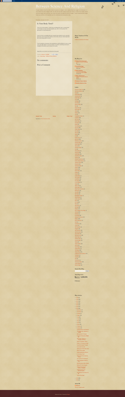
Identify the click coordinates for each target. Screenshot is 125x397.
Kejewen (76, 169)
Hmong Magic (77, 150)
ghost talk (77, 139)
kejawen (76, 167)
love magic (77, 180)
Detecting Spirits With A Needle (83, 363)
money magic (77, 198)
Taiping (76, 241)
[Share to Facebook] (56, 54)
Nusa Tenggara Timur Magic (80, 210)
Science (76, 225)
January (78, 327)
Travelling (77, 256)
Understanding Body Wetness (82, 352)
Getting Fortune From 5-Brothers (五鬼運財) (81, 367)
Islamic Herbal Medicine (79, 160)
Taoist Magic (77, 246)
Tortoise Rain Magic (80, 375)
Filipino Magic (77, 129)
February (79, 326)
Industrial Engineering (79, 159)
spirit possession (78, 235)
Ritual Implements (78, 220)
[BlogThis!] (53, 54)
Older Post (69, 116)
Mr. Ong (76, 202)
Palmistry (76, 213)
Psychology (77, 215)
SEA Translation (79, 70)
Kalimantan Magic (78, 165)
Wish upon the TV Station (82, 334)
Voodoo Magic (77, 263)
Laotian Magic (77, 175)
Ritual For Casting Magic (80, 67)
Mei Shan (76, 193)
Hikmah (76, 145)
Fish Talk (76, 130)
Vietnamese (77, 260)
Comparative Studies (79, 116)
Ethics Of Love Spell (81, 350)
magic (76, 183)
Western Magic (78, 265)
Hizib (76, 149)
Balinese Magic (78, 104)
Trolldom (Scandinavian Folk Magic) (81, 39)
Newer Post (39, 116)
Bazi (76, 106)
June (78, 318)
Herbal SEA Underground (81, 61)
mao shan (77, 192)
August (78, 315)
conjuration (77, 117)
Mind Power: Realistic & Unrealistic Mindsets (81, 339)
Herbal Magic (42, 56)
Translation (77, 255)
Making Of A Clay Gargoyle (82, 365)
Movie (76, 200)
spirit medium (77, 233)
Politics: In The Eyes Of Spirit (82, 343)
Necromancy (77, 205)
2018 (77, 299)
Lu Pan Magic (77, 182)
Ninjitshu (76, 208)
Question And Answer (79, 217)
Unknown (78, 385)
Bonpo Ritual (77, 107)
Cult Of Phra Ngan (80, 66)
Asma (76, 99)
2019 (77, 297)
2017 (77, 301)
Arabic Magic (77, 97)
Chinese (76, 112)
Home (54, 116)
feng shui (76, 127)
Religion (76, 218)
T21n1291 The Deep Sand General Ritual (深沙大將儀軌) (81, 72)
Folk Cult (76, 132)
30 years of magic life (79, 89)
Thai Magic (77, 250)
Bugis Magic (77, 109)
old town (76, 212)
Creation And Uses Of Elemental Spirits (81, 370)
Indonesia (77, 157)
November (79, 311)
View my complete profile (79, 387)
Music (76, 203)
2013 (77, 308)
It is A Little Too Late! (81, 346)
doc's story (77, 119)
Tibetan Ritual (77, 251)
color (76, 114)
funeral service (77, 137)
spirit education (78, 230)
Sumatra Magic (78, 240)
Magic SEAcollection (80, 75)
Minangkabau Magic (78, 195)
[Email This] (52, 54)
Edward (76, 124)
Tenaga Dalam (77, 248)
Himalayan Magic (78, 147)
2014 (77, 306)
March (78, 324)
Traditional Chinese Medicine (51, 56)
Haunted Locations (78, 140)
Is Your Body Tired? (80, 354)
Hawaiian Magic (78, 142)
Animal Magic (77, 94)
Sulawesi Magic (78, 238)
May (78, 320)
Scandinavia (77, 223)
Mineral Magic (77, 197)
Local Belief (77, 179)
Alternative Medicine (79, 91)
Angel (76, 92)
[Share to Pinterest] (57, 54)
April (78, 322)
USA (76, 258)
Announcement (78, 96)
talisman (76, 245)
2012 (77, 378)
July (78, 317)
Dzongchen (77, 122)
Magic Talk (77, 185)
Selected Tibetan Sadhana (81, 81)
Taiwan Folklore (78, 243)
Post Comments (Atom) (45, 118)
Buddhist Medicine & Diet (81, 83)
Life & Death (77, 177)
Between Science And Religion (60, 6)
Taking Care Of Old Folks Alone (83, 348)
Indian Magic (77, 154)
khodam (76, 172)
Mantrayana (77, 190)
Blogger (68, 394)
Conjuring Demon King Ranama (83, 329)
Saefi (76, 222)
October (78, 313)
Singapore (77, 228)
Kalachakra (77, 164)
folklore (76, 134)
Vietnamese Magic (78, 261)
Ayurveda (76, 102)
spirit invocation (78, 232)
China (76, 111)
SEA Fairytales (78, 227)
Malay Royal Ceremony (79, 188)
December (79, 309)
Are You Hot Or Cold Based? (82, 358)
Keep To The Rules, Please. (82, 341)
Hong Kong (77, 152)
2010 (77, 379)
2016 (77, 303)
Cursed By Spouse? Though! (82, 345)
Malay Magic (77, 187)
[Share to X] (55, 54)
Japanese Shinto (78, 162)
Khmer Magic (77, 170)
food (75, 135)
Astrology (76, 101)
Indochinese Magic (78, 155)
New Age (76, 207)
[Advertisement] (54, 105)
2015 (77, 304)
